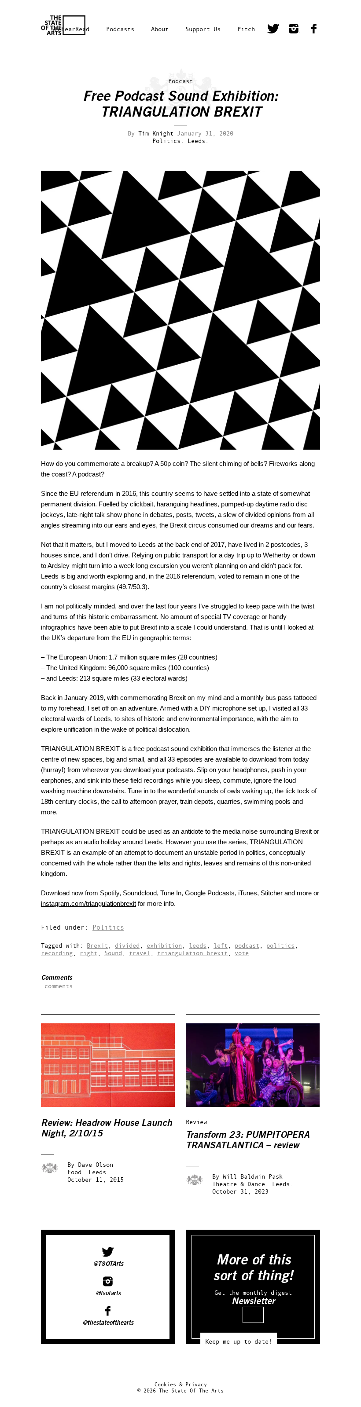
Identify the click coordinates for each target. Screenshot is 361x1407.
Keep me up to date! (238, 1341)
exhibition (164, 945)
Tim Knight (155, 133)
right (88, 952)
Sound (113, 952)
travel (139, 952)
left (221, 945)
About (160, 29)
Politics (108, 927)
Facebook (314, 30)
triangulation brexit (192, 952)
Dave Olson (95, 1164)
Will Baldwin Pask (253, 1176)
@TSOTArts (108, 1264)
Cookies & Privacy (181, 1384)
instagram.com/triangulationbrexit (88, 903)
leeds (197, 945)
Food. (76, 1172)
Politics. (168, 140)
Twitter (273, 30)
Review (196, 1121)
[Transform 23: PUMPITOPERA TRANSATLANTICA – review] (259, 1104)
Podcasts (120, 29)
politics (280, 945)
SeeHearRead (70, 29)
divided (127, 945)
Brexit (97, 945)
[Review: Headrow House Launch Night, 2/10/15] (114, 1104)
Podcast (180, 80)
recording (57, 952)
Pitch (246, 29)
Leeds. (198, 140)
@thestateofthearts (107, 1323)
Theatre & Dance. (240, 1183)
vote (242, 952)
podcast (247, 945)
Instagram (293, 30)
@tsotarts (108, 1293)
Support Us (203, 29)
